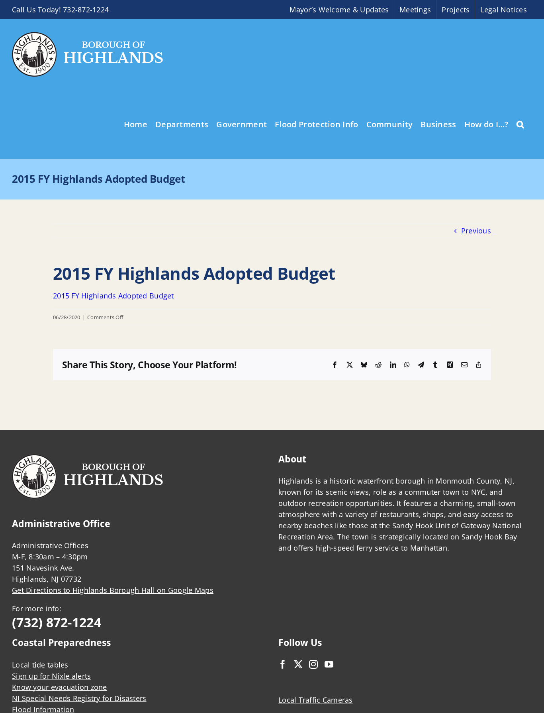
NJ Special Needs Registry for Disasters (79, 698)
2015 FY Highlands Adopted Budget (113, 295)
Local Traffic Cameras (315, 700)
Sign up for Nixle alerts (51, 676)
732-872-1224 (86, 9)
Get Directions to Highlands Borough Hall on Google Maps (112, 590)
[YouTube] (329, 664)
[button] (520, 123)
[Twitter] (298, 664)
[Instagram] (313, 664)
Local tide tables (40, 665)
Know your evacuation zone (59, 687)
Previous (476, 230)
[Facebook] (282, 664)
